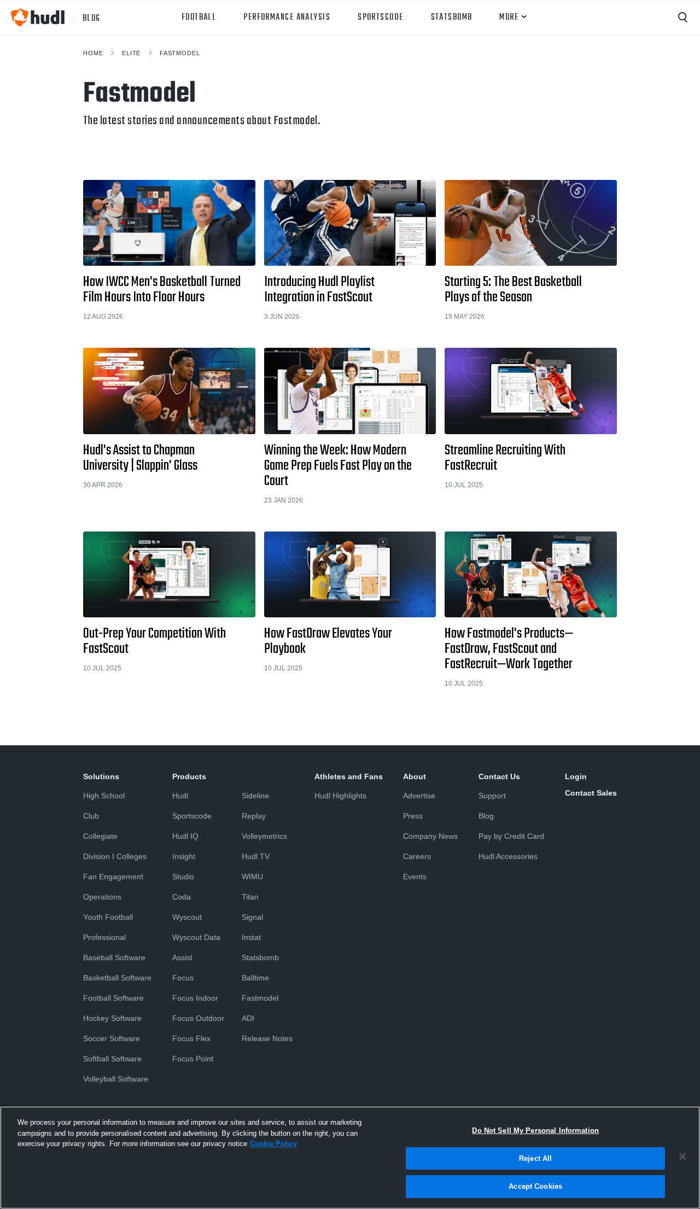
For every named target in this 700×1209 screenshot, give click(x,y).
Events (415, 876)
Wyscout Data (196, 937)
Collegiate (100, 836)
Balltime (255, 977)
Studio (183, 876)
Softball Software (112, 1058)
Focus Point (192, 1058)
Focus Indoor (195, 998)
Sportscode (380, 17)
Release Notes (267, 1038)
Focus (183, 977)
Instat (251, 937)
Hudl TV (256, 856)
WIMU (252, 876)
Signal (252, 917)
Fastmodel (180, 53)
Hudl (180, 795)
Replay (254, 815)
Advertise (419, 795)
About (414, 776)
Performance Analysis (286, 17)
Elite (131, 53)
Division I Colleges (115, 856)
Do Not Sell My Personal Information (535, 1130)
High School (104, 795)
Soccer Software (111, 1038)
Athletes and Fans (348, 776)
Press (413, 815)
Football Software (113, 998)
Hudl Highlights (340, 795)
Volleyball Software (115, 1078)
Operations (102, 896)
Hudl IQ (185, 836)
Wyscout (187, 917)
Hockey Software (112, 1018)
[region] (350, 1157)
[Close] (682, 1156)
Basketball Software (117, 977)
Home (93, 53)
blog (92, 17)
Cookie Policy (273, 1144)
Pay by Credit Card (511, 836)
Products (189, 776)
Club (91, 815)
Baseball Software (114, 957)
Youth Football (108, 917)
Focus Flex (191, 1038)
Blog (486, 815)
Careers (417, 856)
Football (199, 17)
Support (492, 795)
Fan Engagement (113, 876)
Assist (182, 957)
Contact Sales (591, 793)
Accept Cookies (535, 1186)
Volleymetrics (264, 836)
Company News (430, 836)
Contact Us (499, 776)
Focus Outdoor (198, 1018)
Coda (181, 896)
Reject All (535, 1158)
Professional (104, 937)
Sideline (255, 795)
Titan (250, 896)
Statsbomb (451, 17)
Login (576, 776)
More (508, 17)
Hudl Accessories (508, 856)
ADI (248, 1018)
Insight (183, 856)
